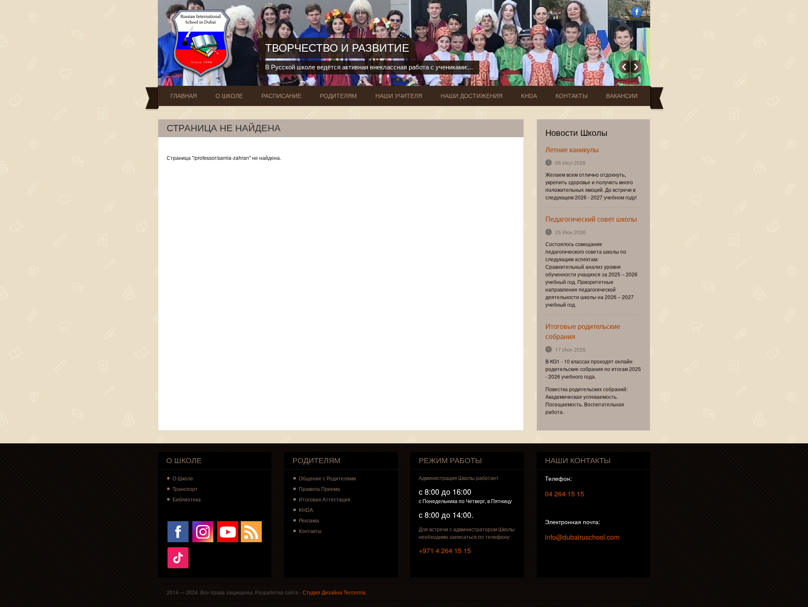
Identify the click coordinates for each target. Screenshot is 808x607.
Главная (183, 96)
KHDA (529, 96)
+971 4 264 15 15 (445, 550)
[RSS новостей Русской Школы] (251, 530)
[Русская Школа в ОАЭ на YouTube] (227, 530)
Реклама (309, 520)
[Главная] (203, 43)
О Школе (229, 96)
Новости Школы (576, 133)
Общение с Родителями (327, 478)
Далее (636, 66)
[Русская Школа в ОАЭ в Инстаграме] (202, 530)
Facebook (637, 12)
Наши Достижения (471, 96)
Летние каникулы (572, 149)
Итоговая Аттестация (325, 499)
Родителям (338, 96)
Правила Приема (319, 488)
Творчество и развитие (337, 48)
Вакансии (622, 96)
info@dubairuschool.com (582, 537)
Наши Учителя (398, 96)
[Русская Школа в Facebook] (178, 530)
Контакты (571, 96)
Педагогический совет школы (591, 219)
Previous (624, 66)
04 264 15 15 (564, 493)
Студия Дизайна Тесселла (334, 592)
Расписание (281, 96)
